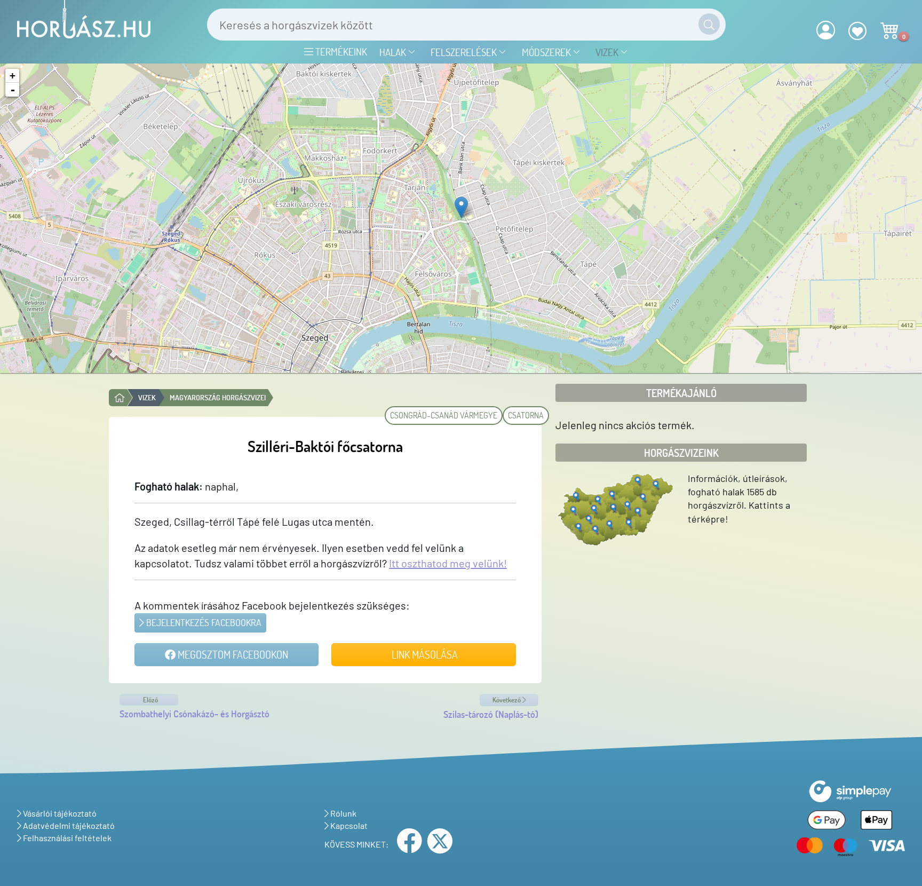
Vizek (608, 52)
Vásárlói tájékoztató (59, 813)
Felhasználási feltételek (66, 838)
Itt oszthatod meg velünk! (448, 563)
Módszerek (547, 52)
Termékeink (340, 51)
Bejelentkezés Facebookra (202, 622)
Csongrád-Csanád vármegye (443, 415)
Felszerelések (465, 52)
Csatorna (526, 415)
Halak (393, 52)
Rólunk (342, 813)
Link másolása (424, 654)
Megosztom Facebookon (232, 654)
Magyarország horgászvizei (218, 397)
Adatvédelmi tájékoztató (68, 825)
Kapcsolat (348, 825)
